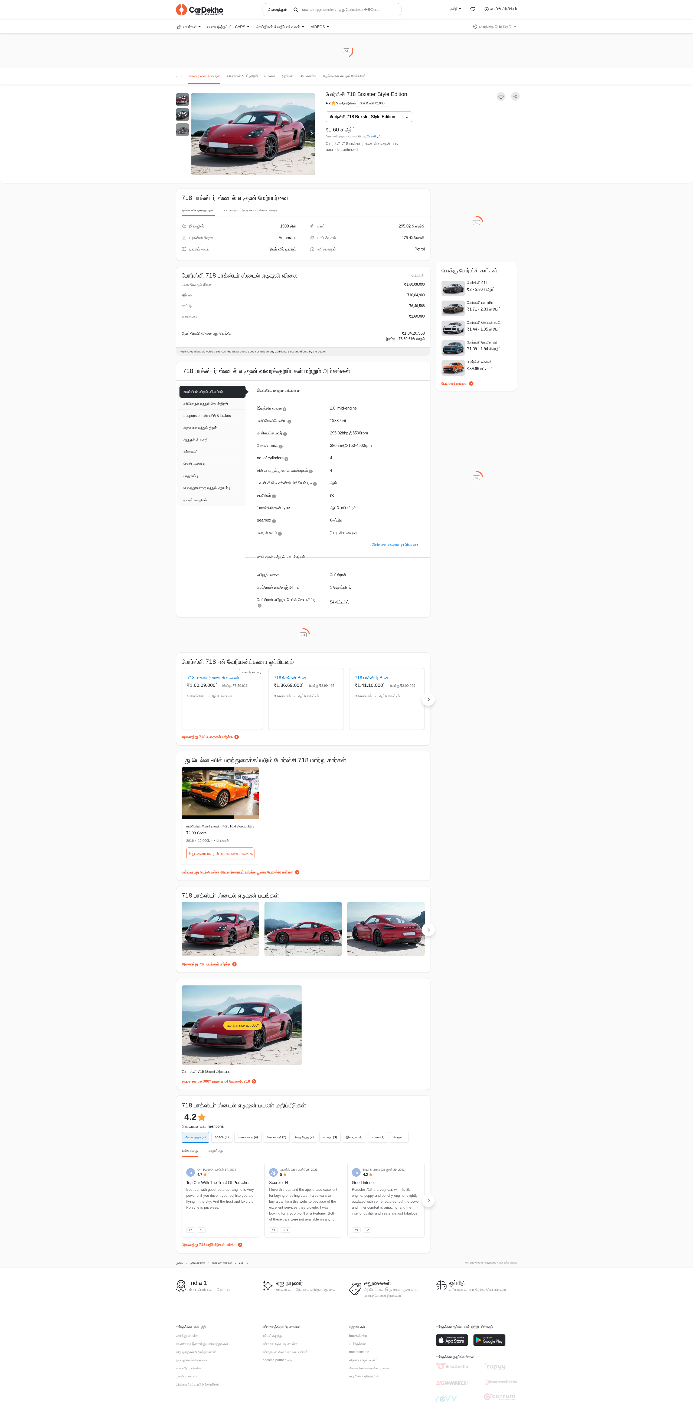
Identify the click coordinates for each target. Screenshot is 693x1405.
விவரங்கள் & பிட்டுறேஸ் (242, 76)
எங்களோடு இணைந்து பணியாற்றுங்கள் (202, 1344)
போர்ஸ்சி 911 (477, 283)
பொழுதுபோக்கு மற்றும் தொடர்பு (207, 488)
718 (179, 76)
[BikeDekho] (452, 1366)
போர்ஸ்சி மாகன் (479, 362)
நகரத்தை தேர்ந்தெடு (495, 26)
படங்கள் (269, 76)
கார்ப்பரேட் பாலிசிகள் (189, 1368)
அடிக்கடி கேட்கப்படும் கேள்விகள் (344, 76)
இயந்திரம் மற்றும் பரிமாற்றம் (203, 392)
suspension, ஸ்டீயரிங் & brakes (207, 416)
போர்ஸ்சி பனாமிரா (481, 302)
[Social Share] (515, 96)
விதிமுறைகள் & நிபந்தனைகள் (196, 1352)
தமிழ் (453, 9)
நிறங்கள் (287, 76)
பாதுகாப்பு (191, 476)
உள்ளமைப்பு (192, 452)
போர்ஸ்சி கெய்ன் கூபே (484, 322)
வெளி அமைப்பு (194, 464)
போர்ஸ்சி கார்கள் (455, 383)
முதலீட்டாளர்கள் (186, 1376)
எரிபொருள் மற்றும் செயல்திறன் (206, 404)
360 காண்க (308, 76)
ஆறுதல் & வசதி (196, 440)
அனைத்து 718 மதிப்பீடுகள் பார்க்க (209, 1244)
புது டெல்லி (369, 136)
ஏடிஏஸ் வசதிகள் (195, 500)
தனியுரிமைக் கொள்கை (191, 1360)
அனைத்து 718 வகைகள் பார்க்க (207, 737)
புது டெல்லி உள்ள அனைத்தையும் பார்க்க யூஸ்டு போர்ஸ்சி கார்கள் (243, 872)
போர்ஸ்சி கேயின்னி (482, 342)
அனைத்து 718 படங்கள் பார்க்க (206, 964)
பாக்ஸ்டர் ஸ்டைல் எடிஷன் (204, 76)
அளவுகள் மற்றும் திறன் (200, 428)
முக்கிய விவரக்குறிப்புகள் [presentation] (198, 210)
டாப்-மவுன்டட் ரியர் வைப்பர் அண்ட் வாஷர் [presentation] (250, 210)
